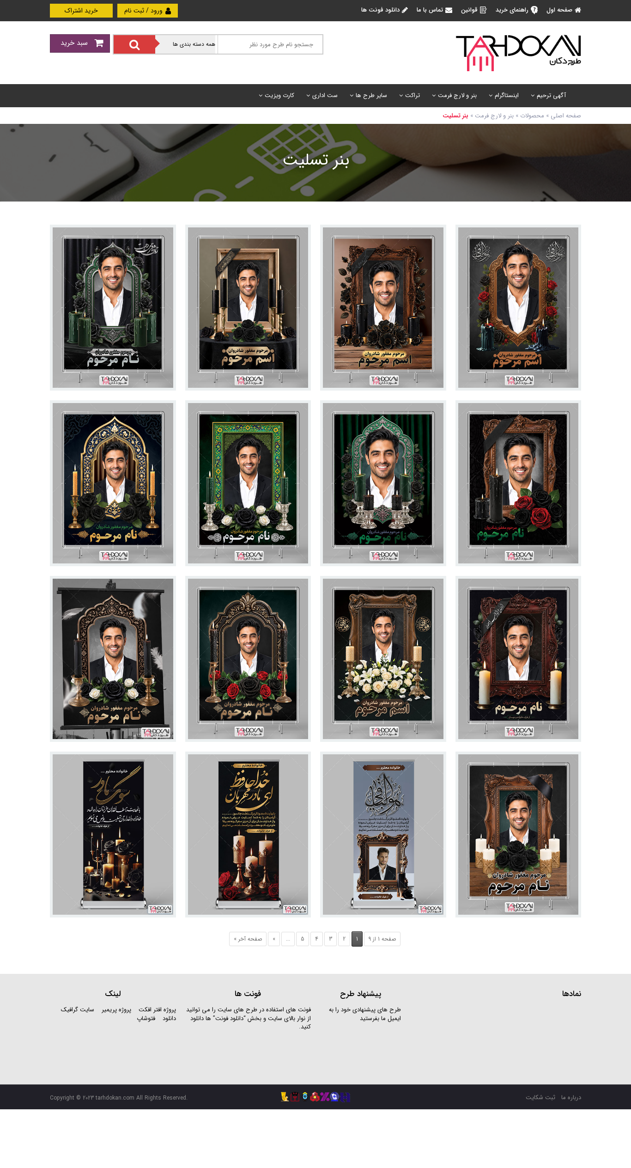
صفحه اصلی (566, 116)
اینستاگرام (507, 95)
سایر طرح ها (371, 95)
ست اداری (325, 95)
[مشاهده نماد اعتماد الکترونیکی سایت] (512, 1040)
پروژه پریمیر (115, 1010)
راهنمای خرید (512, 10)
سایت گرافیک (77, 1010)
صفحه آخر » (248, 939)
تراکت (412, 95)
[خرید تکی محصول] (568, 238)
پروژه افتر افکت (157, 1010)
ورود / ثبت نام (144, 11)
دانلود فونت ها (380, 10)
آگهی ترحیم (551, 95)
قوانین (469, 10)
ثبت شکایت (540, 1097)
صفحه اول (559, 10)
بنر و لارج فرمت (457, 95)
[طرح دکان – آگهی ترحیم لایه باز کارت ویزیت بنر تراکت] (518, 52)
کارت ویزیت (279, 95)
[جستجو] (134, 44)
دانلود (169, 1018)
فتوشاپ (146, 1018)
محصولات (532, 116)
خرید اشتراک (81, 11)
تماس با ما (430, 10)
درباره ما (571, 1097)
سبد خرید (75, 43)
